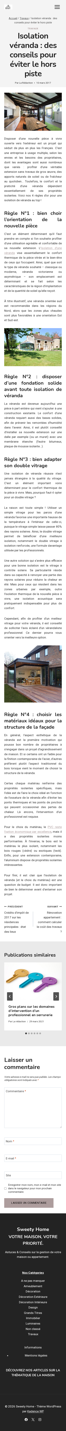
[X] (33, 1420)
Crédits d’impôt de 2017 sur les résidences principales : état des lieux (16, 919)
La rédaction (19, 1021)
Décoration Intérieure (33, 1302)
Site (8, 1175)
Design (33, 1307)
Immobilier (33, 1318)
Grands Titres (33, 1313)
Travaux (33, 28)
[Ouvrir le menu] (57, 7)
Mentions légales (36, 1355)
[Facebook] (26, 1420)
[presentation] (33, 981)
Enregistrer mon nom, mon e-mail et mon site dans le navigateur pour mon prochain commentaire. (34, 1188)
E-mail (11, 1158)
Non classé (33, 1329)
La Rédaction (26, 82)
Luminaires (33, 1323)
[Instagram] (40, 1420)
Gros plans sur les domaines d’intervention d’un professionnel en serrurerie (31, 1010)
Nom (10, 1141)
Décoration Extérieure (33, 1297)
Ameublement (33, 1286)
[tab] (26, 1033)
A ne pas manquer (33, 1280)
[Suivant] (56, 996)
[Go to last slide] (10, 996)
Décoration (33, 1291)
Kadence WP (35, 1411)
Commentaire (16, 1091)
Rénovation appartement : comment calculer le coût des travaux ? (49, 919)
